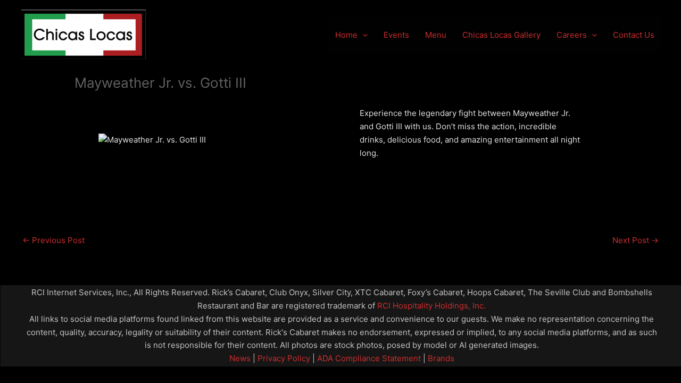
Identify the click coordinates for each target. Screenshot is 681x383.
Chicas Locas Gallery (501, 35)
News (240, 358)
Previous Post (53, 240)
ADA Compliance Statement (369, 358)
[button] (363, 35)
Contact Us (633, 35)
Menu (435, 35)
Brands (441, 358)
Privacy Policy (282, 358)
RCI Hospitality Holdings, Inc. (431, 306)
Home (346, 35)
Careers (572, 35)
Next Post (635, 240)
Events (396, 35)
